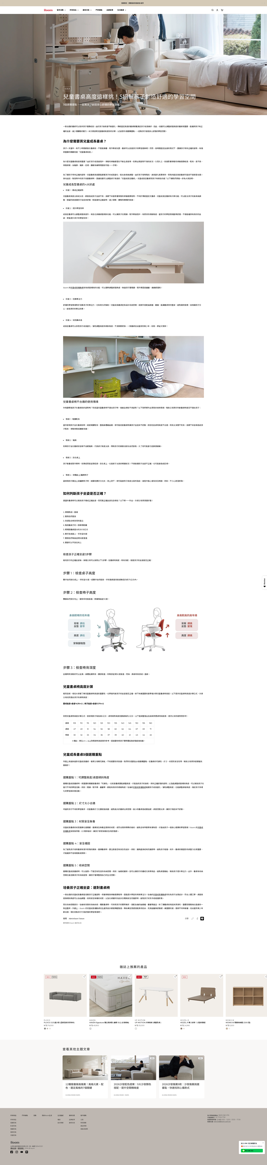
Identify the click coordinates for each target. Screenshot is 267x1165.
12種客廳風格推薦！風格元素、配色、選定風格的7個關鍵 (84, 1085)
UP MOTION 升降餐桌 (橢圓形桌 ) (148, 1023)
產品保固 (83, 1126)
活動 (34, 1115)
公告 (82, 1120)
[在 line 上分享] (202, 918)
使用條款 (21, 1148)
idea (67, 89)
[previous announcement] (3, 3)
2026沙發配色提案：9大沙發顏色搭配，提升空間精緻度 (132, 1085)
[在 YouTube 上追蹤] (21, 1152)
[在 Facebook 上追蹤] (11, 1152)
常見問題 (83, 1123)
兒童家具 (13, 1135)
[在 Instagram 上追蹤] (16, 1152)
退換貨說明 (84, 1129)
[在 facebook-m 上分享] (197, 918)
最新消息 (86, 10)
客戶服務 (83, 1115)
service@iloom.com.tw (222, 1121)
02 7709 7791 (220, 1117)
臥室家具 (13, 1126)
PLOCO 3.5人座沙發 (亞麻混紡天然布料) (59, 1023)
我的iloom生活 (47, 1115)
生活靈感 (120, 10)
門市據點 (99, 10)
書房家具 (13, 1132)
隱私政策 (13, 1148)
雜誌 (59, 1120)
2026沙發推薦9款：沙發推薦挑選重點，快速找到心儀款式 (180, 1085)
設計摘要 (60, 1123)
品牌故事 (109, 10)
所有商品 (73, 10)
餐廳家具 (13, 1129)
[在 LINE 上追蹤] (26, 1152)
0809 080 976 (223, 1115)
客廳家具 (13, 1123)
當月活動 (60, 10)
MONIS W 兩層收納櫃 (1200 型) (238, 1023)
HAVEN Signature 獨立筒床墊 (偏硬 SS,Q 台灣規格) (109, 1023)
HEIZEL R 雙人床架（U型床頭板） (193, 1023)
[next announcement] (262, 3)
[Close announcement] (264, 3)
